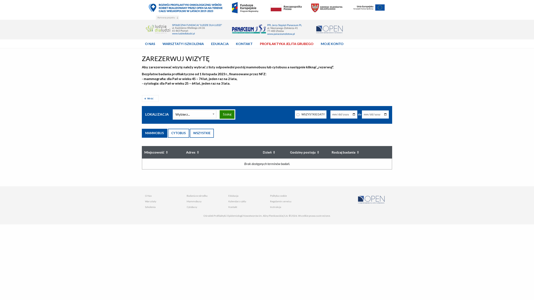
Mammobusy (194, 201)
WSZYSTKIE (201, 133)
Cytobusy (192, 207)
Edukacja (233, 195)
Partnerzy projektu (166, 17)
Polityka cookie (278, 195)
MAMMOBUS (154, 133)
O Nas (148, 195)
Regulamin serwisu (280, 201)
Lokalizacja (157, 114)
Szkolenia (150, 207)
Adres (190, 152)
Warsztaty (150, 201)
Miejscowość (154, 152)
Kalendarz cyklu (237, 201)
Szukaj (227, 114)
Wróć (150, 98)
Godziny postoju (303, 152)
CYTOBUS (178, 133)
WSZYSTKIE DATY (313, 114)
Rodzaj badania (343, 152)
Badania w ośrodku (197, 195)
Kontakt (232, 207)
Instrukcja (275, 207)
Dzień (267, 152)
